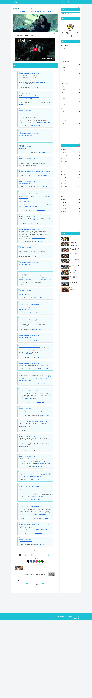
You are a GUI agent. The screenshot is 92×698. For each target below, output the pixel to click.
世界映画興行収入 (63, 616)
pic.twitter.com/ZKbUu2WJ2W (26, 294)
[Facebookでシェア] (31, 561)
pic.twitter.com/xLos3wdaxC (31, 398)
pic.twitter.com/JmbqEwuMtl (41, 411)
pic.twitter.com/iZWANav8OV (25, 380)
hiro (70, 30)
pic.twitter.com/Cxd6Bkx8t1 (45, 279)
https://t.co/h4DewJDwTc (41, 378)
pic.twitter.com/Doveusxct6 (25, 309)
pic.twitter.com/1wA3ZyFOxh (31, 206)
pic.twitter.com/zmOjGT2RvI (40, 514)
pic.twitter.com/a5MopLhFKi (25, 135)
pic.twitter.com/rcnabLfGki (37, 496)
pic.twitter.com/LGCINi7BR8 (43, 463)
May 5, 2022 (35, 223)
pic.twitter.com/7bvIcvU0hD (45, 171)
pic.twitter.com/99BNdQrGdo (25, 325)
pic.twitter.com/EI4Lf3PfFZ (25, 446)
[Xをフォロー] (68, 36)
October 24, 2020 (41, 210)
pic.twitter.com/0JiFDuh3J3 (25, 426)
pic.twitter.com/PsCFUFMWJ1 (26, 98)
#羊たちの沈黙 (26, 201)
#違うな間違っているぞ (40, 82)
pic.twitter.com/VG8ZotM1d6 (25, 353)
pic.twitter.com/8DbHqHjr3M (25, 541)
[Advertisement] (70, 134)
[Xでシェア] (28, 561)
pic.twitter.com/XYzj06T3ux (41, 252)
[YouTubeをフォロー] (72, 36)
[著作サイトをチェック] (67, 36)
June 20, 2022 (35, 340)
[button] (42, 561)
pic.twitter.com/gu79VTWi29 (25, 160)
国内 (15, 8)
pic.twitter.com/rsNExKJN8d (36, 476)
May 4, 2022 (44, 175)
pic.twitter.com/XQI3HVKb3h (25, 83)
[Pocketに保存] (36, 561)
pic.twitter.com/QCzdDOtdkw (41, 365)
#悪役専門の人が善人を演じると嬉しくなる (29, 73)
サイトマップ (56, 616)
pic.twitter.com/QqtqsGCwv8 (25, 337)
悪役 (31, 8)
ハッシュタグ (26, 8)
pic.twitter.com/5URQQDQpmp (26, 264)
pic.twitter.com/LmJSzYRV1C (38, 238)
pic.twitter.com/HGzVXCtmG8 (43, 122)
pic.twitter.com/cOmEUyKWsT (31, 219)
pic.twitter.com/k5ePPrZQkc (25, 183)
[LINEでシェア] (39, 561)
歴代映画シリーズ (71, 616)
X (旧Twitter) (20, 8)
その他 (78, 616)
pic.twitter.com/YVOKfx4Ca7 (25, 148)
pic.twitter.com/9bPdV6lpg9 (42, 529)
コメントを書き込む (35, 585)
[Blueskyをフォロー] (70, 36)
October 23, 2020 (35, 87)
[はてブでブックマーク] (34, 561)
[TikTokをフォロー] (74, 36)
